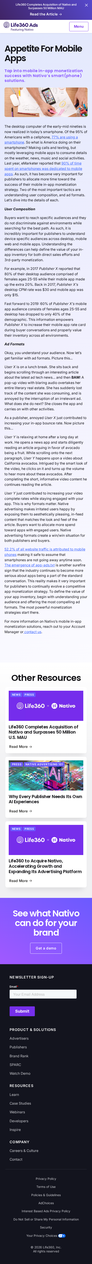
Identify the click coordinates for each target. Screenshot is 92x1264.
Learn (14, 1095)
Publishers (18, 1047)
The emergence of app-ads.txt (29, 565)
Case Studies (20, 1103)
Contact (16, 1159)
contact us (32, 632)
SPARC (15, 1065)
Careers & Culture (24, 1151)
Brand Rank (19, 1056)
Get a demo (46, 948)
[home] (21, 26)
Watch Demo (20, 1073)
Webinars (17, 1112)
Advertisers (19, 1038)
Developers (19, 1121)
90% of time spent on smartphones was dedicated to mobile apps (43, 168)
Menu (79, 26)
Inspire (15, 1130)
